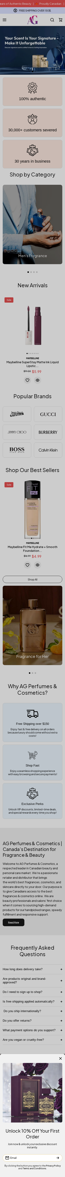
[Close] (60, 1058)
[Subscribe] (57, 1157)
